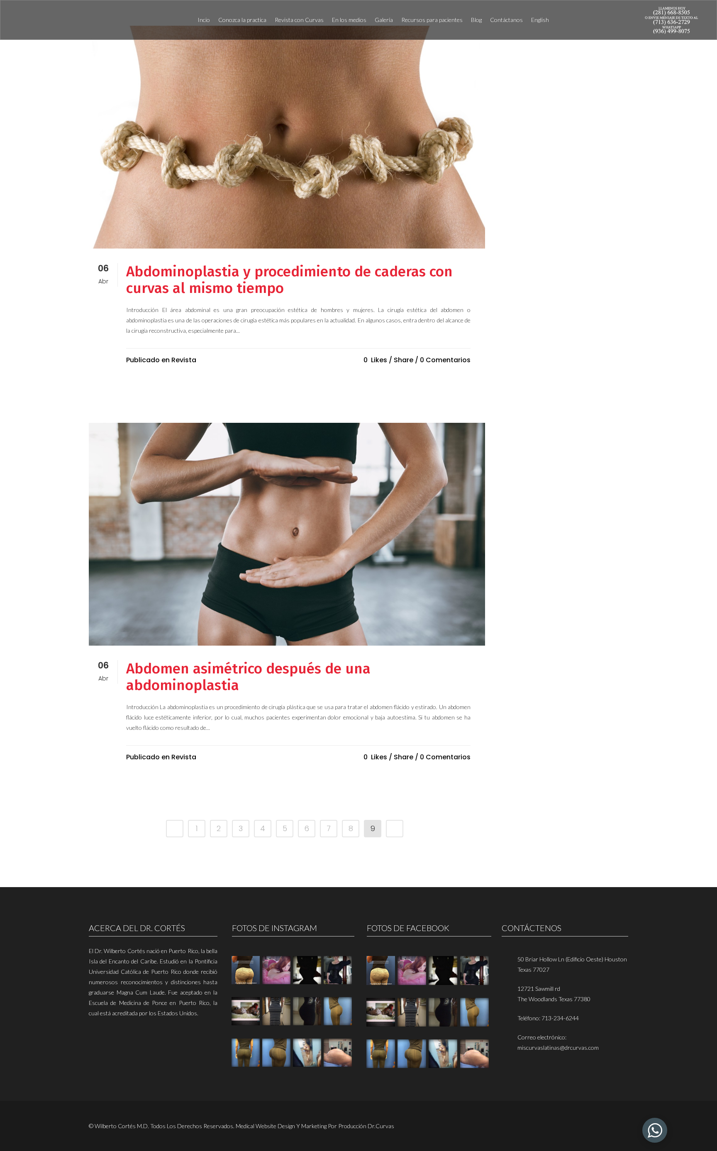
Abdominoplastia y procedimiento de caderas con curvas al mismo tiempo (289, 280)
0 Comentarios (445, 360)
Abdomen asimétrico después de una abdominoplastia (248, 677)
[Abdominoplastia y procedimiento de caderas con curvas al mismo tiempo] (287, 137)
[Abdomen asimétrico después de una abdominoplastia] (287, 534)
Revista (183, 360)
